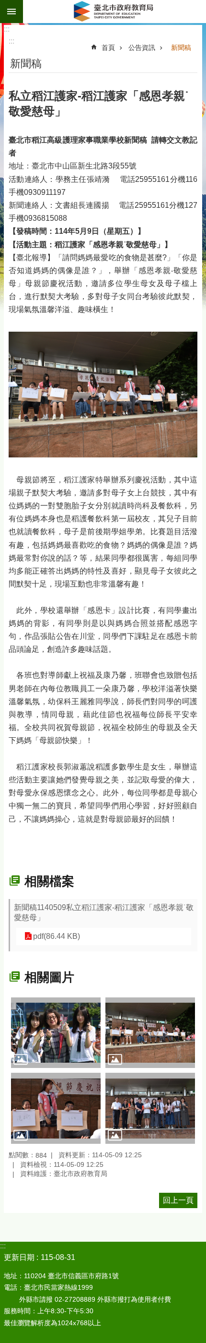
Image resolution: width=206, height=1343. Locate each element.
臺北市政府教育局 (114, 11)
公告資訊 (141, 47)
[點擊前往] (56, 1032)
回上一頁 (178, 1200)
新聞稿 (181, 47)
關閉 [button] (11, 11)
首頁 (108, 47)
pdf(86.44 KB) (56, 936)
